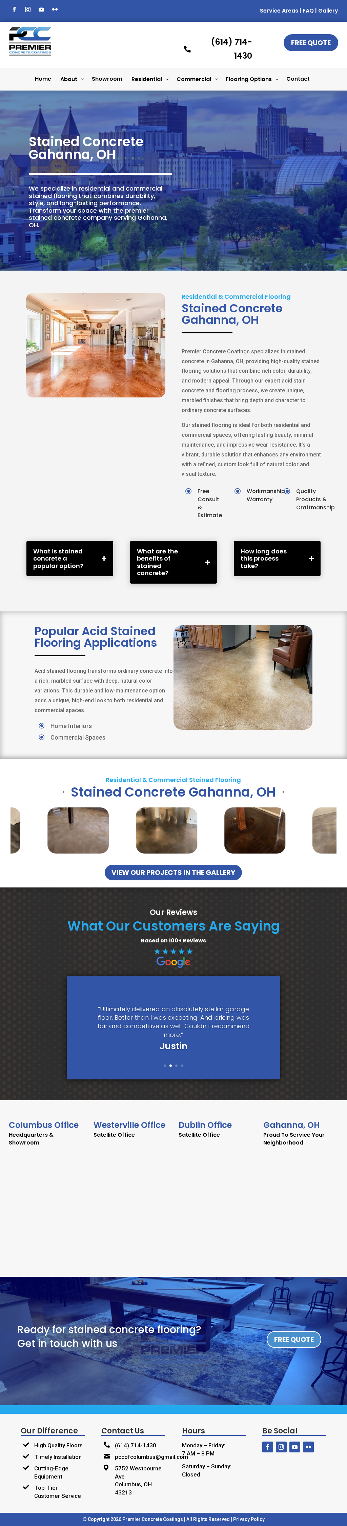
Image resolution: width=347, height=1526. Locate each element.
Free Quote (311, 42)
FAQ (308, 11)
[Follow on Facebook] (14, 9)
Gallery (328, 11)
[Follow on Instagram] (27, 9)
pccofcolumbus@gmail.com (151, 1456)
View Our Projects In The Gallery (173, 872)
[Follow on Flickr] (54, 9)
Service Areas (279, 11)
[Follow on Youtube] (41, 9)
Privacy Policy (249, 1519)
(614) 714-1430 (135, 1445)
